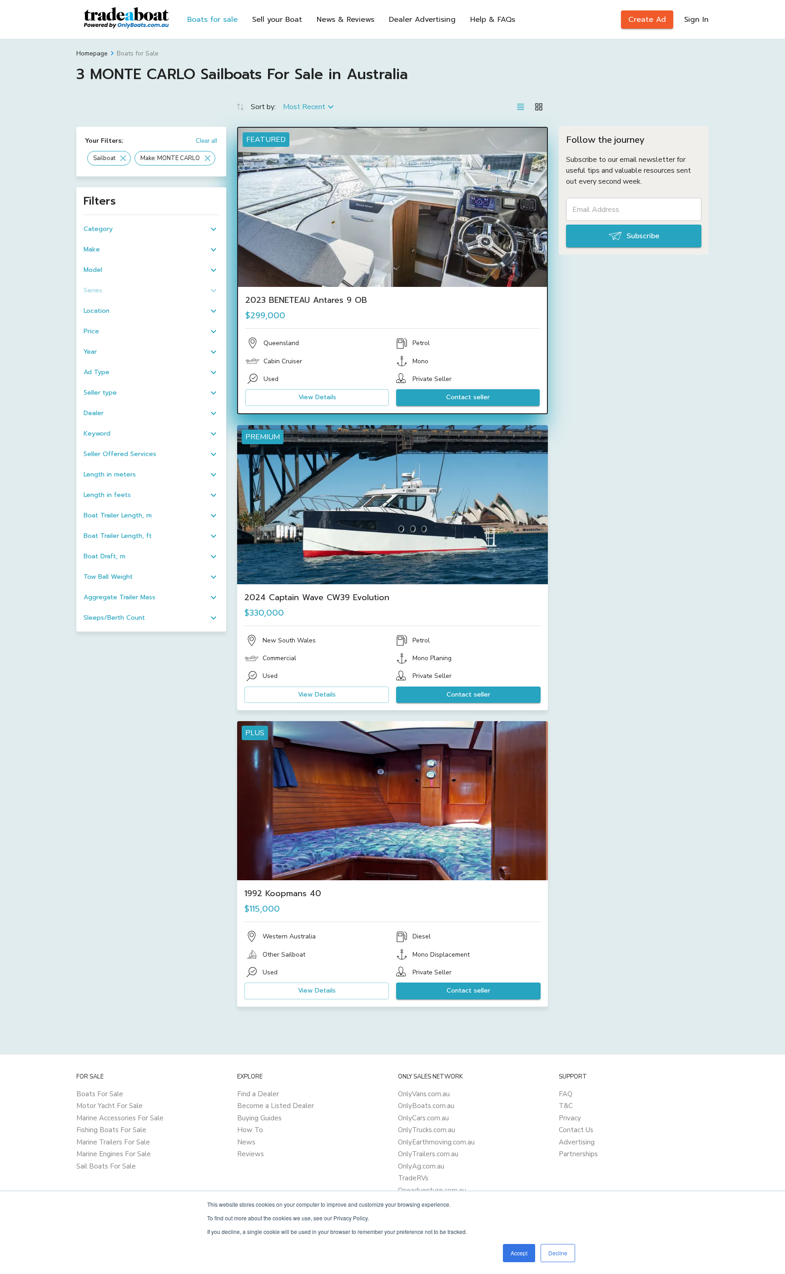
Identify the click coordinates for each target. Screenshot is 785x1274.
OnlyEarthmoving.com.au (436, 1142)
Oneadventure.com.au (432, 1190)
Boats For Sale (99, 1093)
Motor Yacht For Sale (109, 1105)
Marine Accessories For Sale (120, 1118)
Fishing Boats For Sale (111, 1129)
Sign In (696, 19)
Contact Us (576, 1129)
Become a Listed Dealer (275, 1105)
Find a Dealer (258, 1093)
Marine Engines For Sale (113, 1154)
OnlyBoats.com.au (426, 1105)
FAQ (565, 1093)
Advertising (577, 1142)
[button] (109, 158)
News (246, 1142)
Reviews (250, 1154)
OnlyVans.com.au (424, 1093)
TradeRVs (413, 1178)
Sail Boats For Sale (106, 1166)
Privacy (570, 1118)
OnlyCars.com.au (423, 1118)
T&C (566, 1105)
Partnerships (578, 1154)
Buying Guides (259, 1118)
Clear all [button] (206, 140)
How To (250, 1129)
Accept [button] (519, 1253)
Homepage (92, 53)
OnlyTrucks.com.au (426, 1129)
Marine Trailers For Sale (113, 1142)
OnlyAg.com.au (421, 1166)
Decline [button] (557, 1253)
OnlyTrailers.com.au (428, 1154)
